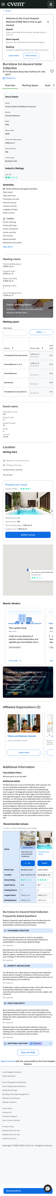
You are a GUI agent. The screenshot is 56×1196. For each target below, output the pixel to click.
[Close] (48, 22)
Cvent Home (7, 1108)
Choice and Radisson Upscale (22, 736)
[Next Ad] (52, 511)
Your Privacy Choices (11, 1120)
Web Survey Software (11, 1098)
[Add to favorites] (52, 71)
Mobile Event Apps (9, 1090)
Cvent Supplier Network (12, 1072)
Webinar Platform (9, 1102)
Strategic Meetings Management (15, 1094)
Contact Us (6, 1112)
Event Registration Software (14, 1086)
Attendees (7, 328)
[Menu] (3, 4)
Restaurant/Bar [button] (14, 647)
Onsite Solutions (8, 1076)
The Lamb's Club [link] (17, 628)
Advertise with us (9, 1139)
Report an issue (8, 1061)
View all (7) (8, 247)
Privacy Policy (8, 1127)
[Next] (53, 85)
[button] (24, 332)
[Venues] (51, 4)
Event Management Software (14, 1082)
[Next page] (49, 734)
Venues (8, 11)
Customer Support (9, 1116)
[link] (25, 617)
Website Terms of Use (11, 1135)
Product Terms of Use (11, 1131)
